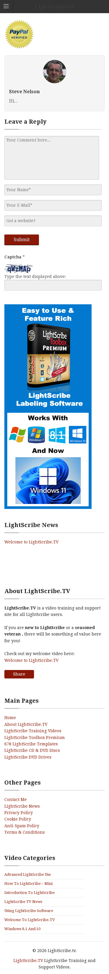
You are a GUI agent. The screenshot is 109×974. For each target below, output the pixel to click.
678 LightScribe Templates (31, 744)
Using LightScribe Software (28, 911)
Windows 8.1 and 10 (22, 929)
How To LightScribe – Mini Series (28, 884)
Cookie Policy (17, 819)
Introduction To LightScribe (29, 892)
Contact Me (15, 799)
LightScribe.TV (28, 960)
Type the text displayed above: (35, 276)
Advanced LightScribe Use (27, 874)
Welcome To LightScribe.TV (29, 920)
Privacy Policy (18, 812)
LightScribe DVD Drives (27, 757)
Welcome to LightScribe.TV (31, 542)
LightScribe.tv (54, 7)
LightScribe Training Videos (32, 730)
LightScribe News (22, 806)
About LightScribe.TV (25, 724)
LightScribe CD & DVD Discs (32, 750)
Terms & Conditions (24, 832)
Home (10, 717)
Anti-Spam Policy (21, 825)
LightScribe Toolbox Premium (34, 737)
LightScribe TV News (23, 901)
